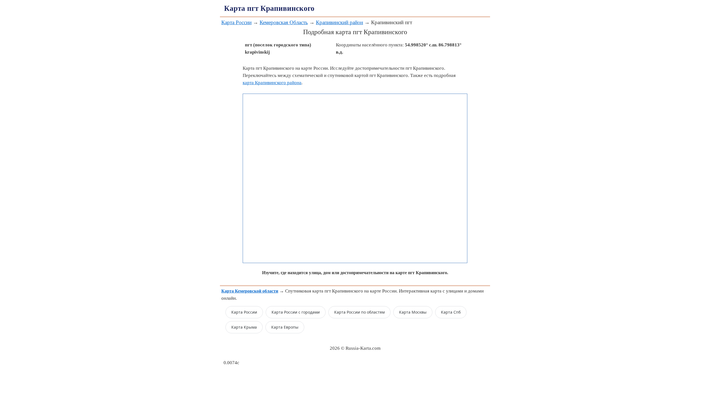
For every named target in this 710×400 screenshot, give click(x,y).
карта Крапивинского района (272, 82)
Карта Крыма (244, 327)
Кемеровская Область (284, 22)
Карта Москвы (413, 312)
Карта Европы (284, 327)
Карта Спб (451, 312)
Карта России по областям (359, 312)
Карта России (236, 22)
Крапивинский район (339, 22)
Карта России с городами (296, 312)
